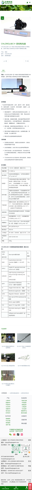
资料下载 (8, 425)
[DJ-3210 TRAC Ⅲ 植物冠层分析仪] (24, 338)
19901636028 (16, 429)
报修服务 (8, 418)
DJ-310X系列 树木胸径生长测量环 (8, 384)
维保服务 (8, 422)
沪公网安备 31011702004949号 (18, 482)
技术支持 (8, 416)
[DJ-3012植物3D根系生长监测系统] (8, 338)
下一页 (27, 61)
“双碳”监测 (24, 400)
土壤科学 (8, 400)
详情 (3, 70)
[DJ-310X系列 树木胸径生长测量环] (8, 375)
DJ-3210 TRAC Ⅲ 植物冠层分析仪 (24, 347)
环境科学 (8, 404)
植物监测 (24, 404)
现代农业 (8, 411)
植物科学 (8, 402)
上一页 (5, 61)
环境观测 (24, 402)
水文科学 (8, 406)
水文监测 (24, 409)
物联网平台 (24, 411)
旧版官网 (24, 420)
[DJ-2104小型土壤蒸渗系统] (8, 357)
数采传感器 (24, 413)
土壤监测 (24, 406)
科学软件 (8, 413)
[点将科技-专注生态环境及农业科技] (7, 2)
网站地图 (24, 423)
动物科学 (8, 409)
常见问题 (8, 420)
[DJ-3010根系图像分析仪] (24, 357)
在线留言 (24, 416)
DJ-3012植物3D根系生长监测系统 (8, 347)
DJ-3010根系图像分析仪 (24, 365)
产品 (8, 398)
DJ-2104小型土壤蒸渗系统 (8, 365)
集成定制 (24, 398)
